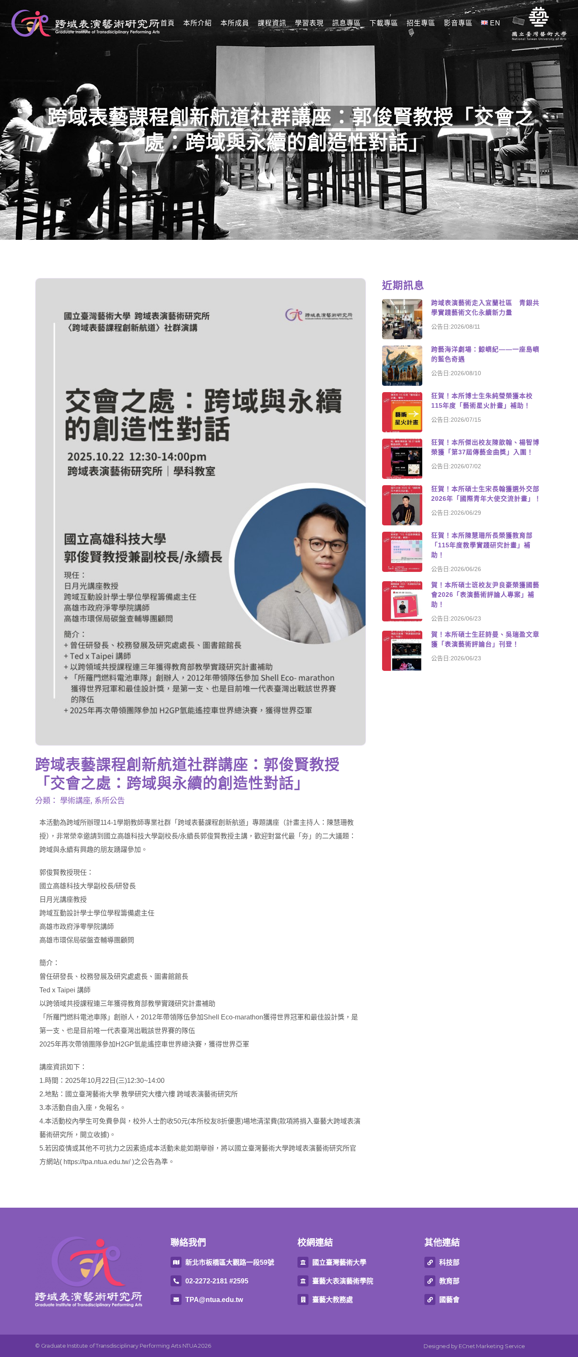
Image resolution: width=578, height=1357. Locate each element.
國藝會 (449, 1299)
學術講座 (75, 800)
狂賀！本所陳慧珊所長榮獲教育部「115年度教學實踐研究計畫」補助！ (482, 545)
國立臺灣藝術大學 (339, 1262)
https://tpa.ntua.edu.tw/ (96, 1161)
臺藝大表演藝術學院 (342, 1281)
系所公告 (109, 800)
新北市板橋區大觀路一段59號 (229, 1262)
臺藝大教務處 (332, 1299)
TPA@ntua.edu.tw (214, 1299)
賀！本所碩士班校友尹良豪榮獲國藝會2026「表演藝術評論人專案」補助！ (485, 594)
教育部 (449, 1281)
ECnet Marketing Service (492, 1346)
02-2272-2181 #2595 (216, 1281)
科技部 (449, 1262)
